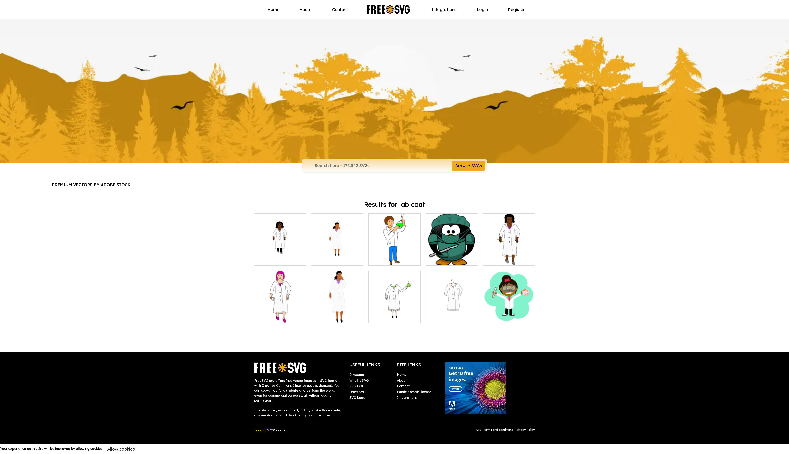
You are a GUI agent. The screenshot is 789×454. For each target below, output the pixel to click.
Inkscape (356, 375)
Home (273, 9)
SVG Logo (357, 398)
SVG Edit (356, 386)
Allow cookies (121, 449)
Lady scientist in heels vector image (280, 257)
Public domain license (414, 392)
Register (516, 9)
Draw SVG (357, 392)
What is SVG (359, 380)
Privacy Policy (525, 430)
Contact (340, 9)
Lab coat (437, 317)
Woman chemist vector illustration (394, 257)
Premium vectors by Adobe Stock (91, 184)
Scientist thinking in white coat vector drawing (337, 257)
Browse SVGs (468, 165)
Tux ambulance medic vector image (451, 257)
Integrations (443, 9)
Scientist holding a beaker (393, 317)
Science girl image (502, 317)
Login (482, 9)
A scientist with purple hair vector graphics (280, 314)
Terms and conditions (498, 430)
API (479, 430)
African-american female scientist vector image (509, 257)
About (306, 9)
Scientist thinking (329, 317)
